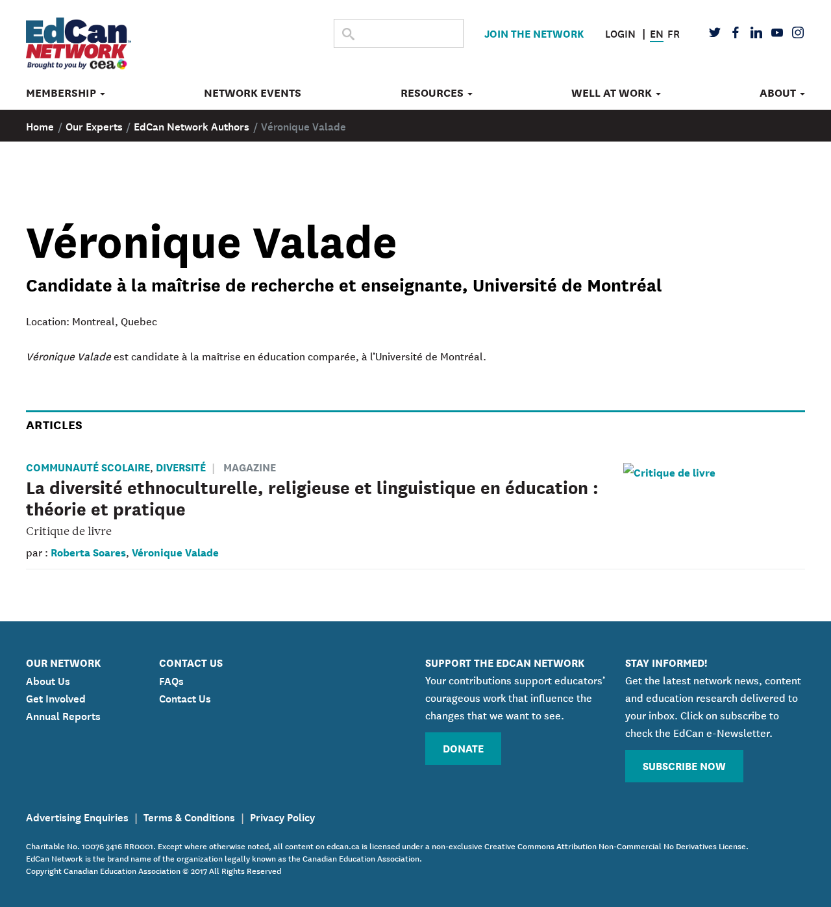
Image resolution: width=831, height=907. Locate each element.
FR (673, 32)
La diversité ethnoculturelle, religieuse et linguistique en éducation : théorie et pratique (312, 497)
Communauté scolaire (88, 466)
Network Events (252, 93)
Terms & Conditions (189, 816)
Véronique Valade (175, 551)
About (779, 93)
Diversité (181, 466)
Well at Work (612, 93)
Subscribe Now (684, 765)
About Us (48, 679)
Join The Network (534, 33)
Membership (62, 93)
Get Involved (56, 697)
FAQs (171, 679)
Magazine (249, 466)
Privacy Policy (282, 816)
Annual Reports (63, 714)
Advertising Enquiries (77, 816)
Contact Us (185, 697)
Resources (433, 93)
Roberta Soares (88, 551)
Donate (463, 747)
